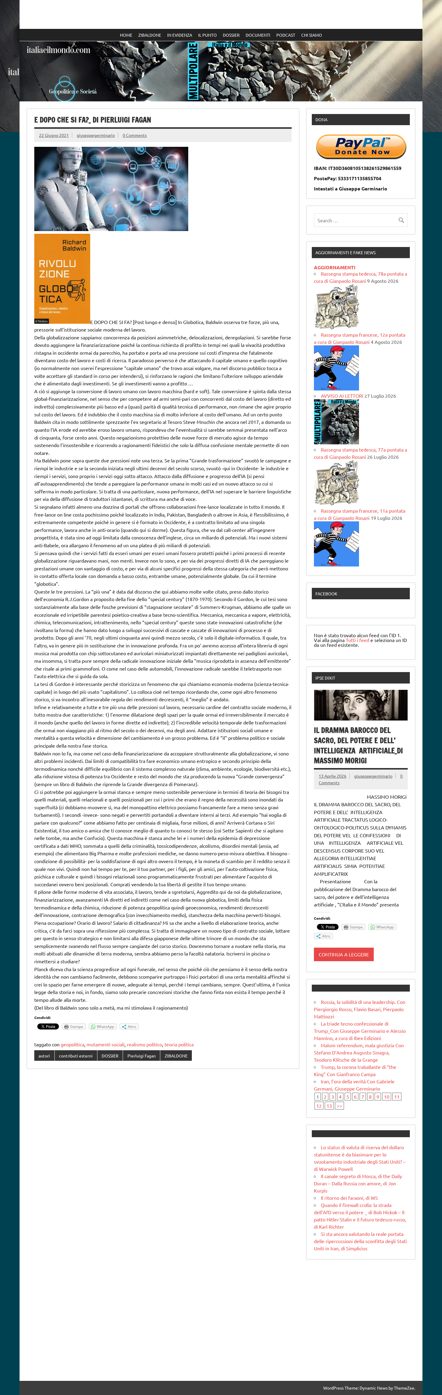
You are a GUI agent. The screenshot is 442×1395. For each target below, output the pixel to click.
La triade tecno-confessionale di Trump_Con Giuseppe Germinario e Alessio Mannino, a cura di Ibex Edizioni (360, 1030)
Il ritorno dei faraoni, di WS (349, 1198)
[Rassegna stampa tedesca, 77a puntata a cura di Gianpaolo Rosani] (336, 503)
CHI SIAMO (311, 35)
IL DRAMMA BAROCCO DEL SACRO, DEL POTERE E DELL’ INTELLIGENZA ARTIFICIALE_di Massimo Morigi (358, 745)
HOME (126, 35)
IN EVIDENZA (179, 35)
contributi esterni (76, 1055)
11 (397, 1097)
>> (339, 1106)
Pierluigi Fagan (141, 1055)
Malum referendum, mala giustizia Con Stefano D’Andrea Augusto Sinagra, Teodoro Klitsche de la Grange (359, 1052)
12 (319, 1106)
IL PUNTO (207, 35)
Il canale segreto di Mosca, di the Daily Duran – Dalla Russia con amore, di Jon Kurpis (358, 1183)
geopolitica (72, 1044)
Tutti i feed (357, 640)
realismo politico (144, 1044)
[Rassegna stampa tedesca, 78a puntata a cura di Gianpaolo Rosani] (336, 327)
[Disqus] (163, 1151)
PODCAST (285, 35)
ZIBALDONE (149, 35)
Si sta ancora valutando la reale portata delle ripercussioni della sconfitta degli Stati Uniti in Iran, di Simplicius (360, 1241)
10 (386, 1097)
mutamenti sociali (105, 1044)
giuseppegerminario (96, 135)
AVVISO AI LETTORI (342, 396)
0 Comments (135, 135)
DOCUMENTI (258, 35)
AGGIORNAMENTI (334, 267)
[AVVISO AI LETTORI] (336, 442)
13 (329, 1106)
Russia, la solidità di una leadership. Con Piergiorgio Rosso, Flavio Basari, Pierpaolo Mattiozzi (359, 1009)
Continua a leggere (344, 954)
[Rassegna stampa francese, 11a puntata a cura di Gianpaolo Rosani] (336, 564)
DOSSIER (231, 35)
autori (44, 1055)
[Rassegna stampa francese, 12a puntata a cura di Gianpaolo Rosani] (336, 388)
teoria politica (179, 1044)
